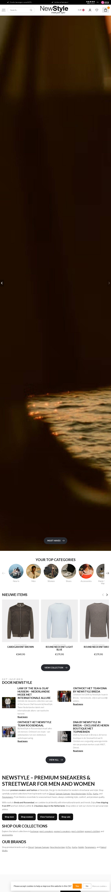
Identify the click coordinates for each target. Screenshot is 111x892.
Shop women (27, 817)
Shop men (9, 817)
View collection (54, 667)
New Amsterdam (78, 793)
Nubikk (81, 847)
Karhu (95, 793)
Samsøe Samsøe (63, 793)
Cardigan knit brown (20, 647)
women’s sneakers (62, 831)
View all (54, 759)
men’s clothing (77, 831)
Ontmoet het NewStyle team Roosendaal (34, 724)
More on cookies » (99, 886)
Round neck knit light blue (59, 648)
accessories (7, 835)
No (87, 886)
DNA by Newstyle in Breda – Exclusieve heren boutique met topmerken (91, 727)
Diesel (52, 793)
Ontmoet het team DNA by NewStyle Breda (90, 690)
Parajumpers (7, 797)
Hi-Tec (89, 793)
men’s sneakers (46, 831)
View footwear (47, 817)
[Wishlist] (96, 10)
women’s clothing (92, 831)
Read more (23, 717)
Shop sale (65, 817)
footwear (34, 831)
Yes (77, 886)
